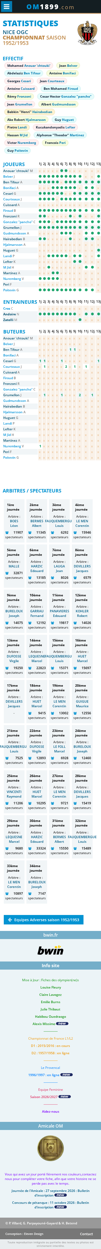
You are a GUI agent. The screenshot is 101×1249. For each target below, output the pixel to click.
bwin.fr (50, 935)
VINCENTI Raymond (14, 794)
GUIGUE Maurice (82, 703)
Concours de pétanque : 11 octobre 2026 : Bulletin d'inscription (50, 1205)
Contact (86, 1233)
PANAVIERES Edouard (59, 613)
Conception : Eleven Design (24, 1234)
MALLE (14, 566)
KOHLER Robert (82, 613)
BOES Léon (14, 523)
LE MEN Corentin (82, 523)
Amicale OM (50, 1126)
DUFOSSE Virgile (14, 658)
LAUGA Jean (59, 568)
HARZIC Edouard (36, 568)
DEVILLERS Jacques (82, 568)
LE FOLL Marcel (59, 749)
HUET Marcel (82, 658)
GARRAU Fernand (37, 613)
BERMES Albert (36, 523)
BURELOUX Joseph (14, 613)
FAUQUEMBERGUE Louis (59, 523)
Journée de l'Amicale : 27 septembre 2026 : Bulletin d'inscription (51, 1193)
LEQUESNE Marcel (37, 658)
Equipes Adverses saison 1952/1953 (46, 919)
